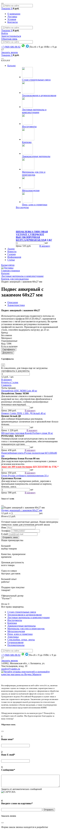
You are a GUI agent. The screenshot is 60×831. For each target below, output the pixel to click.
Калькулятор (7, 265)
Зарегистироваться (11, 36)
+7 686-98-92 (10, 47)
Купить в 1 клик (9, 382)
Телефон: (6, 530)
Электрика (13, 637)
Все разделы (22, 207)
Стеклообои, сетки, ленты (21, 639)
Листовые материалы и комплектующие (34, 111)
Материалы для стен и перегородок (33, 173)
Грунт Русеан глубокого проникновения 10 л (24, 475)
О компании (13, 13)
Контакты (12, 22)
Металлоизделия (30, 190)
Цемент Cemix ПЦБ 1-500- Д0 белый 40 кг (23, 413)
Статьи (11, 259)
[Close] (2, 505)
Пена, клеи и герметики (34, 204)
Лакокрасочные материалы (36, 156)
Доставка (12, 16)
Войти (4, 33)
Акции (11, 248)
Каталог (11, 65)
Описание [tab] (12, 302)
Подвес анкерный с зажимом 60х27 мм (21, 510)
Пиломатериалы (15, 645)
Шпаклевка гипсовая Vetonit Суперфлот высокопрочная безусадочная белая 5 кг (34, 235)
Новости (11, 251)
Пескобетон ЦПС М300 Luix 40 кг (19, 390)
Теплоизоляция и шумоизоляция (39, 95)
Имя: (3, 527)
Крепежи (27, 142)
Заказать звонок (9, 52)
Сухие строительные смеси (36, 79)
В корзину (44, 246)
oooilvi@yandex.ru (10, 669)
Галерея (11, 254)
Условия (11, 19)
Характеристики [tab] (16, 305)
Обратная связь (9, 39)
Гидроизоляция (15, 642)
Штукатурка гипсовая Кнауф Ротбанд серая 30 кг (27, 433)
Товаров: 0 (7, 8)
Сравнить (6, 385)
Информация (14, 257)
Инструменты (29, 126)
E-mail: (4, 534)
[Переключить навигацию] (2, 3)
